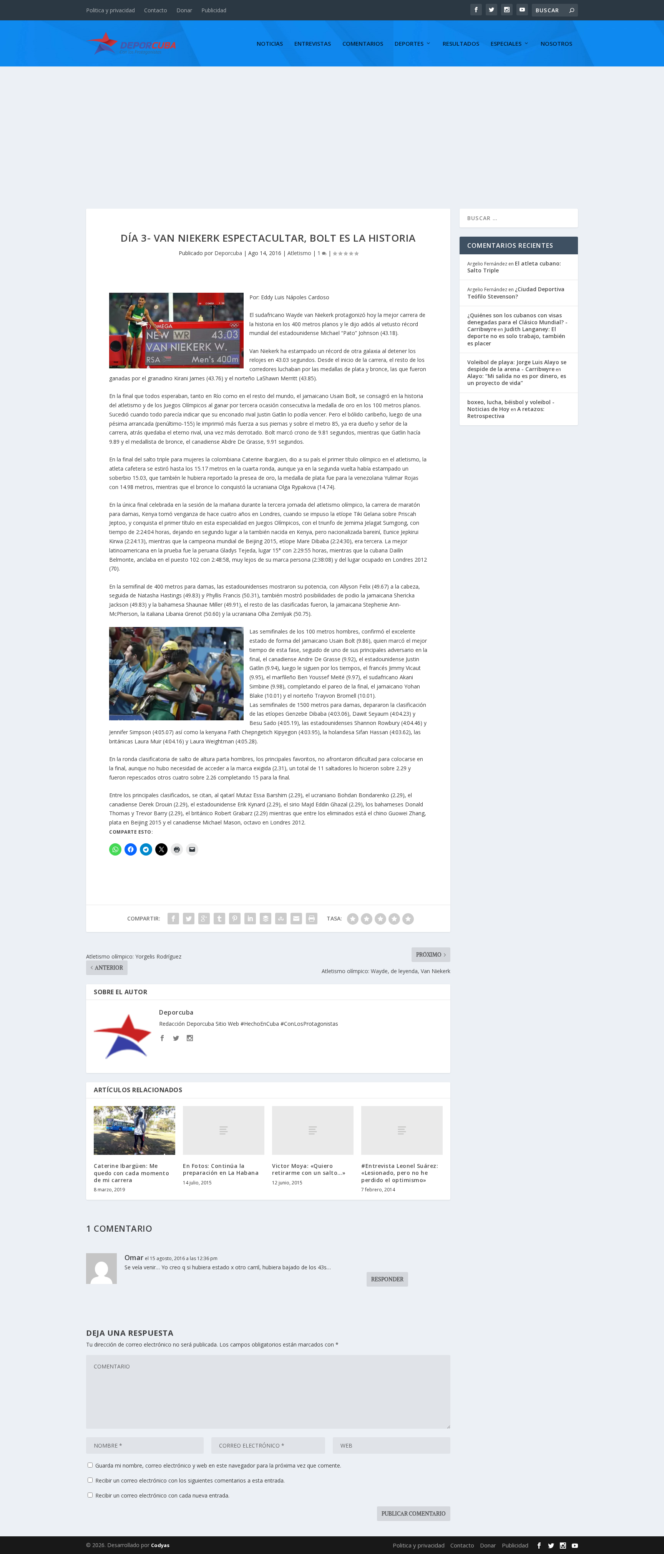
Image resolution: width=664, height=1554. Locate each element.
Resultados (461, 43)
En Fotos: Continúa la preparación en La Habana (221, 1169)
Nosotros (556, 43)
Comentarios (362, 43)
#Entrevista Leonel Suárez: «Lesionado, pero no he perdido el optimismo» (399, 1172)
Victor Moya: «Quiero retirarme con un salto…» (308, 1169)
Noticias (270, 43)
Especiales (506, 43)
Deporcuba (228, 253)
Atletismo (299, 253)
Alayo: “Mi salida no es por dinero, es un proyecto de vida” (516, 379)
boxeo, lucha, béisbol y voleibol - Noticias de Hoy (510, 405)
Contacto (155, 10)
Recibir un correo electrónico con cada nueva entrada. (162, 1495)
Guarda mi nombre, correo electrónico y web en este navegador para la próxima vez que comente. (218, 1465)
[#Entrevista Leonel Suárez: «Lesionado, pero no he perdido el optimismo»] (402, 1130)
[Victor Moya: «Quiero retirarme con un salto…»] (313, 1130)
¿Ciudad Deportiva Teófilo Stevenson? (515, 292)
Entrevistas (312, 43)
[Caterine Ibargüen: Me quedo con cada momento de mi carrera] (134, 1130)
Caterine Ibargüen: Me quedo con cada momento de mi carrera (131, 1172)
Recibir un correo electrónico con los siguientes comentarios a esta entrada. (190, 1480)
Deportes (409, 43)
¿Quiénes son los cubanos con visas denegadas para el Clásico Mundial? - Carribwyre (517, 322)
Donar (184, 10)
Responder (387, 1279)
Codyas (160, 1545)
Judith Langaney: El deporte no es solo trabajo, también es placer (516, 336)
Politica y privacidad (110, 10)
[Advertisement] (332, 124)
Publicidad (213, 10)
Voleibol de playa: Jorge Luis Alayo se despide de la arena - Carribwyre (516, 365)
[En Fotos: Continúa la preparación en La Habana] (223, 1130)
